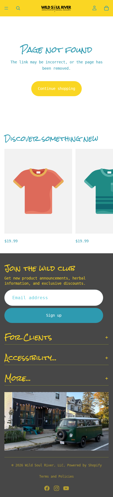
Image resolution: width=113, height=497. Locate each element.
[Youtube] (66, 488)
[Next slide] (103, 196)
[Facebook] (47, 488)
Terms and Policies (56, 476)
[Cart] (106, 8)
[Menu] (6, 8)
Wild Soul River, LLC (44, 465)
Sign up (53, 315)
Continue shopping (56, 88)
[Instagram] (56, 488)
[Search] (18, 8)
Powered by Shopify (84, 465)
